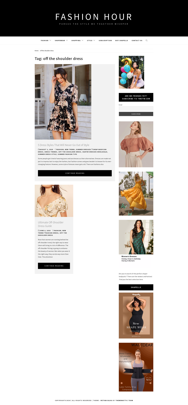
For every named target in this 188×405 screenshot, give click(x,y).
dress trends (51, 152)
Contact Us (137, 40)
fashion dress (52, 233)
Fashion (44, 40)
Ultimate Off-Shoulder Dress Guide (50, 224)
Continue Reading (74, 173)
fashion (60, 149)
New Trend (70, 149)
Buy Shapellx (121, 40)
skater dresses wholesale (94, 152)
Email (120, 105)
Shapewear (60, 40)
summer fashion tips (67, 154)
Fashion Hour (94, 16)
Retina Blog (106, 400)
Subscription (105, 40)
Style (89, 40)
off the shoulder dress (70, 152)
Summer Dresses (83, 149)
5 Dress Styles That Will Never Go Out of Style (63, 145)
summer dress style (47, 154)
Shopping (76, 40)
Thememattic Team (124, 400)
